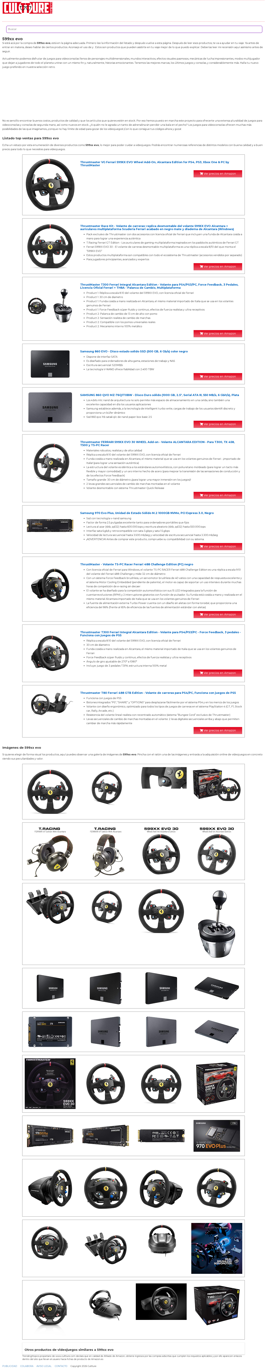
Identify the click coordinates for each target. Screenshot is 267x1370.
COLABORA (26, 1366)
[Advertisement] (133, 94)
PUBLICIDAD (9, 1366)
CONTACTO (61, 1366)
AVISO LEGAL (44, 1366)
